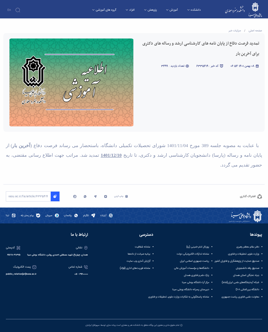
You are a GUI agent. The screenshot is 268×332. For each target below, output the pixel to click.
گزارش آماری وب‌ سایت (138, 261)
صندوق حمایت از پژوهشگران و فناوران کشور (237, 261)
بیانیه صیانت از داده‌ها (139, 254)
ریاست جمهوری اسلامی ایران (194, 261)
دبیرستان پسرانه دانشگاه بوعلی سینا (190, 289)
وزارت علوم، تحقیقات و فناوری (243, 254)
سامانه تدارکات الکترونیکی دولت (193, 254)
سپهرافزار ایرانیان (92, 325)
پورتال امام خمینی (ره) (197, 247)
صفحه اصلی (255, 30)
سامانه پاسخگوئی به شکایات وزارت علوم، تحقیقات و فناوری (178, 297)
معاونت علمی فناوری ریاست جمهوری (240, 297)
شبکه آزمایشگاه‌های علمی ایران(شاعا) (240, 282)
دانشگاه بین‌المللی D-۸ (247, 289)
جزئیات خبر (235, 30)
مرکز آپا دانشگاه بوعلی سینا (195, 282)
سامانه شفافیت (142, 247)
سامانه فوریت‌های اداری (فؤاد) (135, 268)
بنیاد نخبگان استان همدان (246, 275)
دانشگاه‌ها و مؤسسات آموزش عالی (191, 268)
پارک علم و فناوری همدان (196, 275)
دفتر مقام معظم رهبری (247, 247)
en (9, 10)
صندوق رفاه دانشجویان (247, 268)
